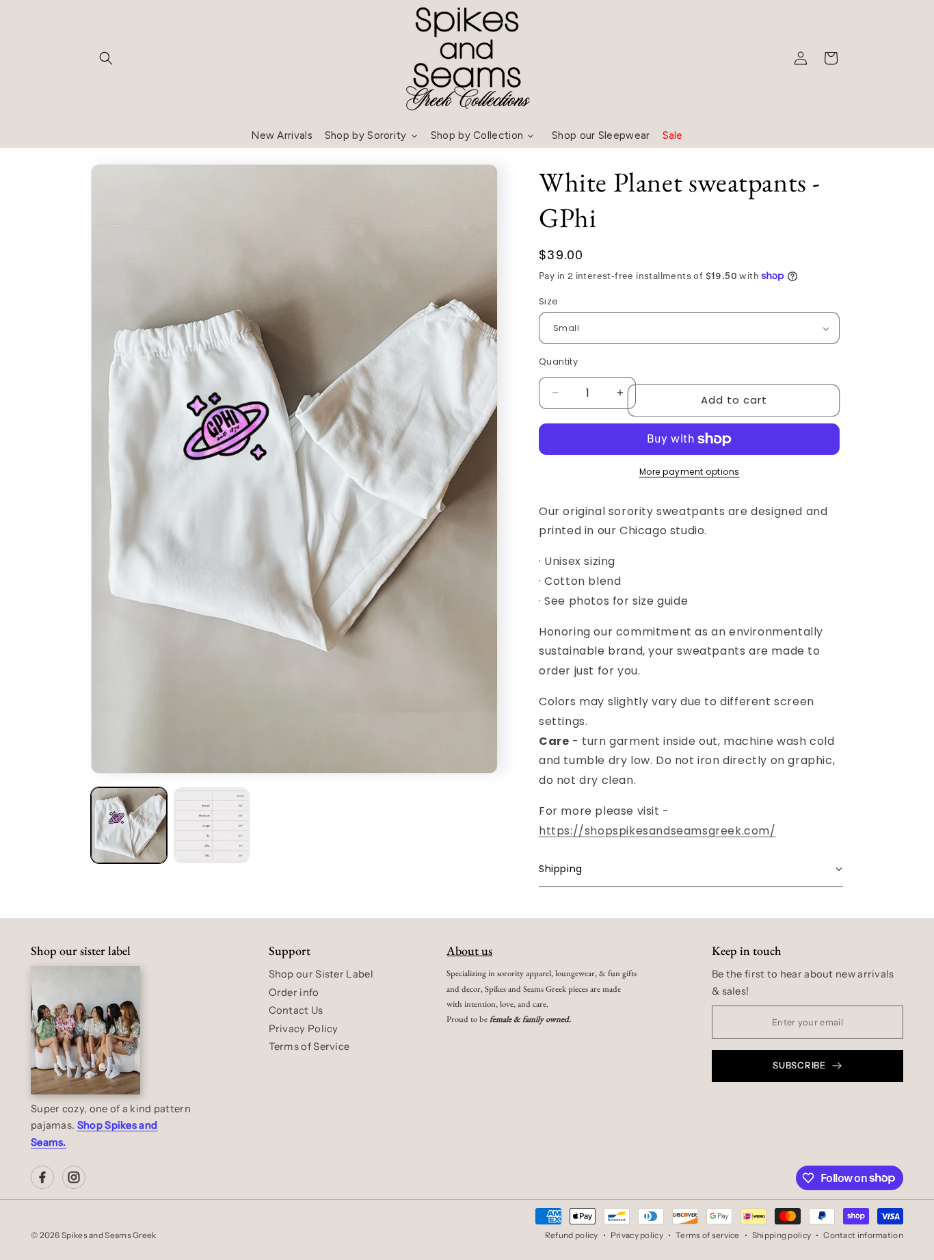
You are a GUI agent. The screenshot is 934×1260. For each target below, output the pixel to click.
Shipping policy (782, 1235)
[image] (85, 1030)
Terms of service (708, 1235)
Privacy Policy (303, 1029)
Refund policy (571, 1235)
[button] (106, 58)
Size (549, 301)
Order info (294, 992)
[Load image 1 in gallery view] (129, 825)
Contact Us (296, 1010)
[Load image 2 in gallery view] (212, 825)
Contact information (863, 1235)
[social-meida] (42, 1177)
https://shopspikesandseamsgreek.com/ (657, 831)
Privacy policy (637, 1235)
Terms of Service (309, 1046)
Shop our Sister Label (321, 974)
